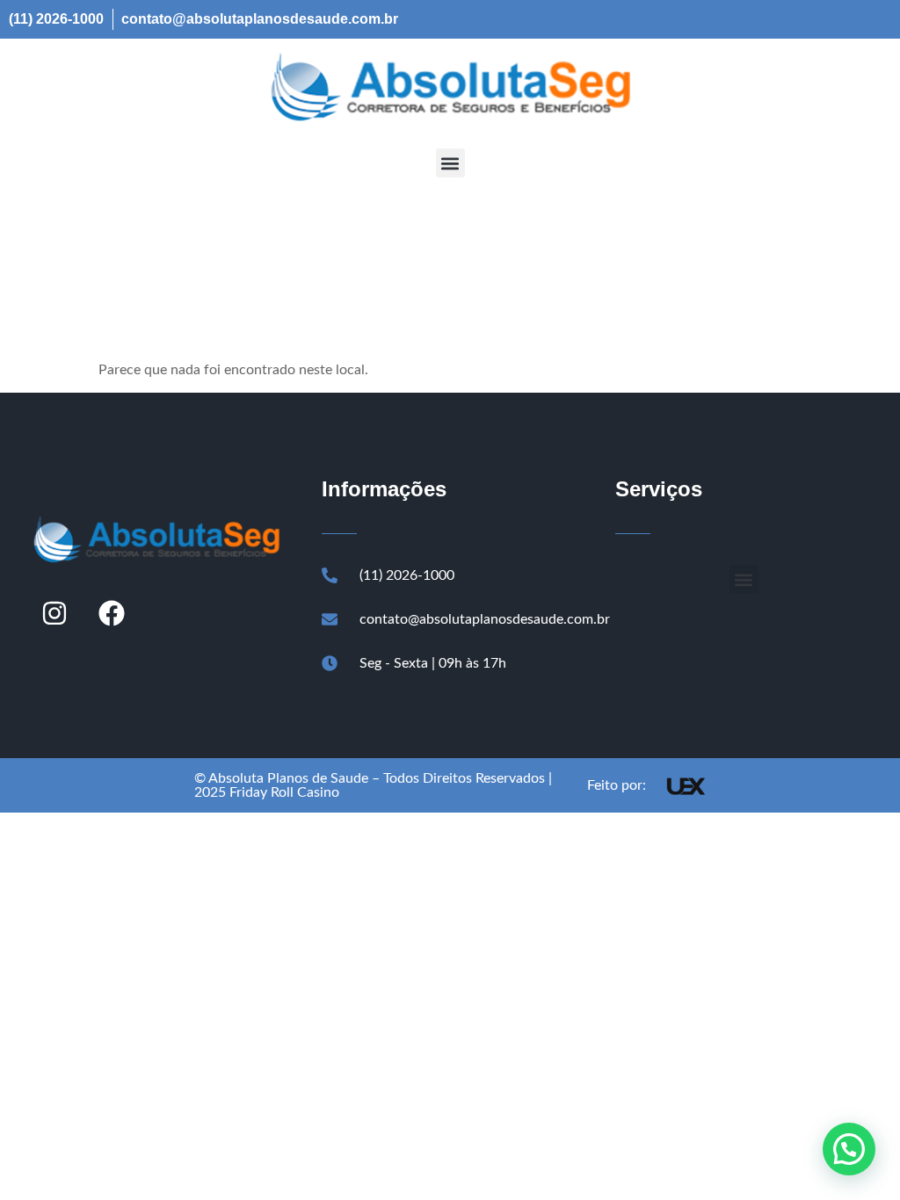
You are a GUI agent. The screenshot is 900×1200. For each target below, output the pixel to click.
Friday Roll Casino (284, 792)
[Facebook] (111, 613)
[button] (450, 162)
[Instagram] (54, 613)
